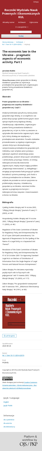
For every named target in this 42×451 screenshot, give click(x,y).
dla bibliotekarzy (9, 427)
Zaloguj (35, 2)
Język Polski (8, 405)
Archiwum (22, 22)
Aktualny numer (8, 22)
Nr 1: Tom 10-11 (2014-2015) (12, 44)
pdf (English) (10, 336)
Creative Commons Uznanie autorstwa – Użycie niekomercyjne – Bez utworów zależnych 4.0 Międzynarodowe (19, 385)
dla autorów (8, 423)
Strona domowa (7, 42)
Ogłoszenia (33, 22)
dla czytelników (9, 420)
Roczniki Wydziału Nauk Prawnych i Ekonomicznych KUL (21, 13)
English (6, 402)
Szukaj (21, 36)
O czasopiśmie (21, 27)
